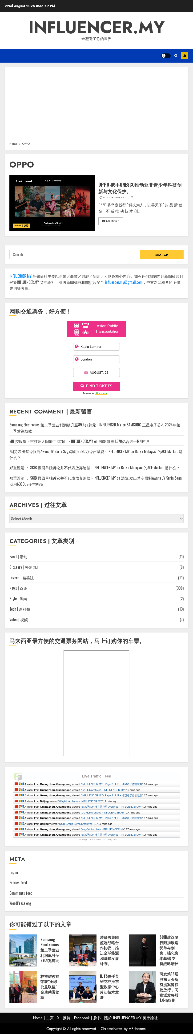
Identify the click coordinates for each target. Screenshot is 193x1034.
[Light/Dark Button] (166, 55)
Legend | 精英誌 (21, 578)
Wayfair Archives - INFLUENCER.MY (80, 801)
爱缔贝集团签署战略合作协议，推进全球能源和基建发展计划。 (109, 950)
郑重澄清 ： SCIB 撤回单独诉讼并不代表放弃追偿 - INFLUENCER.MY (62, 467)
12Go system (101, 392)
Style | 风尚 (18, 598)
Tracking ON (110, 839)
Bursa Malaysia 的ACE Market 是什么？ (150, 467)
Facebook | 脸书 (87, 1018)
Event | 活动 (18, 556)
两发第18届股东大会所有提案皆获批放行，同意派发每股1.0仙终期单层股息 (169, 989)
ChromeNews (112, 1028)
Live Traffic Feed (96, 776)
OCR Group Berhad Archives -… (78, 823)
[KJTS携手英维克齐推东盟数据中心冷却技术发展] (82, 987)
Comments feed (20, 893)
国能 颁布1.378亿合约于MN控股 (123, 441)
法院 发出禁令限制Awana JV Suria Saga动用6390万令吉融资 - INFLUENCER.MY (69, 451)
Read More (110, 221)
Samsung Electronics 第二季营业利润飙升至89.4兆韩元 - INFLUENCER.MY (65, 425)
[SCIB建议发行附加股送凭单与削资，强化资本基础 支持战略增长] (142, 950)
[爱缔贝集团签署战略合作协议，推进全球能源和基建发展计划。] (82, 950)
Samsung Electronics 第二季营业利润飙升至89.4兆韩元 (49, 950)
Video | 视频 (18, 619)
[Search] (176, 55)
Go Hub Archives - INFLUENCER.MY (103, 790)
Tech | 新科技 (19, 609)
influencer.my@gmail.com (124, 282)
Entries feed (18, 883)
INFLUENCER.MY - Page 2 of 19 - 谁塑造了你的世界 (112, 784)
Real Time (95, 839)
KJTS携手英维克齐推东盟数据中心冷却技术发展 (109, 986)
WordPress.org (20, 903)
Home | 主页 (43, 1018)
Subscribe (184, 55)
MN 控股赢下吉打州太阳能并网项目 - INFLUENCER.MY (51, 441)
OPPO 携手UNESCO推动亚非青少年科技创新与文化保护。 (140, 188)
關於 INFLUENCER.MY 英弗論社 (131, 1018)
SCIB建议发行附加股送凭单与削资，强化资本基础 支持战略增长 (169, 950)
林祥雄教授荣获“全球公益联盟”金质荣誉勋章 (49, 986)
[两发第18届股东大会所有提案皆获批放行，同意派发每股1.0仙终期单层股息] (142, 987)
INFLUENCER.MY (96, 27)
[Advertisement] (96, 106)
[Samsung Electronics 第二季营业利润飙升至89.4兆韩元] (23, 950)
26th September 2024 (115, 197)
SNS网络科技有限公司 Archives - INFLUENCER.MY (112, 806)
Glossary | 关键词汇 (24, 567)
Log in (13, 872)
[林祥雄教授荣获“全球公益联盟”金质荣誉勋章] (23, 987)
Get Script (82, 839)
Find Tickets (99, 386)
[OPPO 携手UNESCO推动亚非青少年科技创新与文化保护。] (52, 203)
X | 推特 (63, 1018)
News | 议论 (21, 225)
